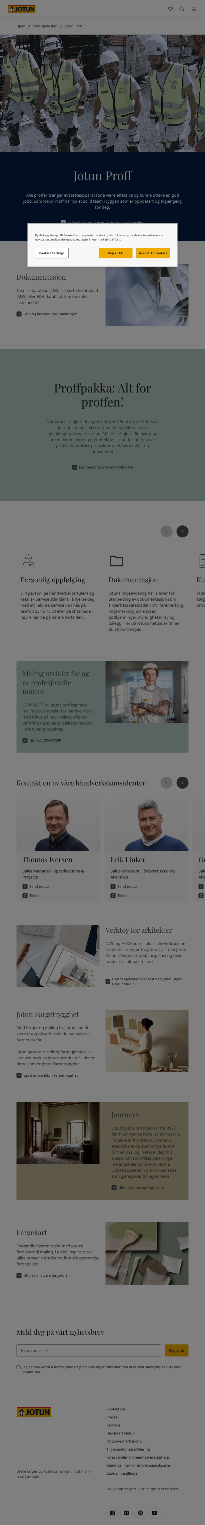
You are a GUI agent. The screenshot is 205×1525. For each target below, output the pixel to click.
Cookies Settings (51, 253)
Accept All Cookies (153, 253)
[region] (103, 245)
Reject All (115, 253)
